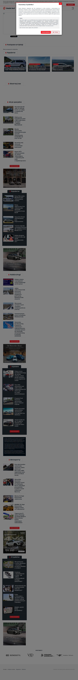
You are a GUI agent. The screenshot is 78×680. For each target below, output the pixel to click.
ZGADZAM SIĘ (46, 32)
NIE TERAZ (55, 32)
